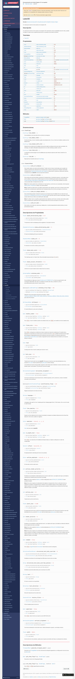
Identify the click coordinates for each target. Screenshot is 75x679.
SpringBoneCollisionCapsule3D (11, 512)
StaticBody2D (7, 526)
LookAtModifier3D (8, 318)
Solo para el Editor (8, 617)
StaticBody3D (7, 528)
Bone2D (6, 72)
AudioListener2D (8, 58)
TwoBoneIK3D (8, 558)
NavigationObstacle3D (9, 356)
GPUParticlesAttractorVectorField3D (10, 222)
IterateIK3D (7, 275)
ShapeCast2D (7, 482)
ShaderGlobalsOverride (9, 480)
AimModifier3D (8, 35)
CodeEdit (6, 110)
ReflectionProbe (8, 451)
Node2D (6, 364)
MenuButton (7, 328)
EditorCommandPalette (9, 171)
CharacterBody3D (8, 104)
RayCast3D (7, 447)
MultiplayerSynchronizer (9, 344)
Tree (5, 556)
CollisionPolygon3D (9, 118)
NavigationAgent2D (8, 346)
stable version (30, 15)
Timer (6, 552)
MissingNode (7, 334)
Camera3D (7, 86)
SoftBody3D (7, 498)
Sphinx (31, 676)
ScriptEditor (7, 470)
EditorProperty (7, 183)
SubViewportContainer (9, 534)
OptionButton (7, 397)
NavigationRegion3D (9, 360)
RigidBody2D (7, 462)
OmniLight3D (7, 370)
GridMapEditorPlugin (9, 247)
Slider (6, 494)
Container (6, 134)
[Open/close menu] (3, 27)
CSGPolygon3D (8, 154)
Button (6, 82)
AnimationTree (7, 48)
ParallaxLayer (7, 407)
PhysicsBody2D (8, 423)
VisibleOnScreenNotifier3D (10, 579)
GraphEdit (7, 235)
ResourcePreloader (8, 456)
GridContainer (7, 243)
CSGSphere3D (7, 160)
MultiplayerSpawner (9, 342)
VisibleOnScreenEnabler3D (10, 575)
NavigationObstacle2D (9, 354)
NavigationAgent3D (8, 348)
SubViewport (7, 532)
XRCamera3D (7, 601)
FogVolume (7, 203)
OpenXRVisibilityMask (9, 395)
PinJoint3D (7, 429)
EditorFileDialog (8, 175)
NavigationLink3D (8, 352)
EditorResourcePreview (9, 187)
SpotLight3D (7, 506)
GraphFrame (7, 239)
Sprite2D (6, 520)
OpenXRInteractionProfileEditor (11, 386)
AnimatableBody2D (8, 37)
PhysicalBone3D (8, 419)
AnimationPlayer (8, 46)
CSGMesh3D (7, 152)
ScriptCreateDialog (8, 468)
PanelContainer (8, 401)
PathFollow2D (7, 413)
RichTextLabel (7, 460)
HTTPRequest (7, 265)
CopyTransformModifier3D (10, 140)
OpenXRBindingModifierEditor (11, 372)
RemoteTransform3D (9, 454)
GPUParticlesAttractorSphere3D (11, 219)
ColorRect (7, 128)
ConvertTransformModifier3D (11, 138)
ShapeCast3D (7, 484)
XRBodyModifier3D (8, 599)
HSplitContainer (8, 263)
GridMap (6, 245)
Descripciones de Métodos (10, 298)
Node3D (6, 366)
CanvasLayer (7, 92)
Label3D (6, 285)
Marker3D (6, 324)
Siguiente (66, 668)
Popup (6, 435)
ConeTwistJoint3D (8, 130)
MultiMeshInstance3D (9, 340)
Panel (6, 399)
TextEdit (6, 540)
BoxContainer (7, 80)
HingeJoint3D (7, 255)
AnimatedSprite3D (8, 43)
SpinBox (6, 500)
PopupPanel (7, 439)
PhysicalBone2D (8, 417)
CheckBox (7, 106)
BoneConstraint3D (8, 76)
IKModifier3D (7, 267)
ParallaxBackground (9, 405)
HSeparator (7, 259)
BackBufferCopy (8, 68)
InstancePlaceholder (9, 271)
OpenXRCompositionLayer (10, 374)
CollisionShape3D (8, 122)
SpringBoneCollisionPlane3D (10, 514)
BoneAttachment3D (9, 74)
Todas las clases (7, 25)
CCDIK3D (7, 96)
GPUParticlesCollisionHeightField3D (10, 229)
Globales (6, 27)
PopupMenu (7, 437)
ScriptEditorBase (8, 472)
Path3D (6, 411)
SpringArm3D (7, 508)
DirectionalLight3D (8, 169)
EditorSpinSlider (8, 191)
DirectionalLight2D (8, 167)
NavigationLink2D (8, 350)
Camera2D (7, 84)
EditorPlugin (7, 181)
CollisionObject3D (8, 114)
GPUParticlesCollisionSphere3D (11, 233)
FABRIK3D (7, 195)
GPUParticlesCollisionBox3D (10, 226)
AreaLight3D (7, 54)
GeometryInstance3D (9, 209)
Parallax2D (7, 403)
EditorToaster (7, 193)
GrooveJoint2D (8, 249)
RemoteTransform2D (9, 452)
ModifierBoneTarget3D (9, 336)
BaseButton (7, 70)
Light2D (6, 300)
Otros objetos (7, 615)
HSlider (6, 261)
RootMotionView (8, 466)
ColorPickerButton (8, 126)
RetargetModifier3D (9, 458)
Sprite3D (6, 522)
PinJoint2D (7, 427)
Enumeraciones (8, 294)
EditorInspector (8, 179)
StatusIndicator (8, 530)
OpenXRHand (7, 384)
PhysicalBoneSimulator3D (10, 421)
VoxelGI (6, 583)
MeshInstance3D (8, 332)
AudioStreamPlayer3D (9, 66)
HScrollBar (7, 257)
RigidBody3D (7, 464)
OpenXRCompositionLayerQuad (11, 382)
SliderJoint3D (7, 496)
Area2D (6, 50)
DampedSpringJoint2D (9, 163)
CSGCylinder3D (8, 150)
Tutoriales (7, 289)
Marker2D (7, 322)
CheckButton (7, 108)
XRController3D (8, 603)
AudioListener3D (8, 60)
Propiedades (8, 291)
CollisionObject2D (8, 112)
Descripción (8, 287)
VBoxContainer (8, 560)
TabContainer (7, 538)
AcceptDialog (7, 33)
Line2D (6, 312)
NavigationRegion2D (9, 358)
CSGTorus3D (7, 161)
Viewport (6, 569)
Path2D (6, 409)
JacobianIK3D (7, 277)
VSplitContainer (8, 591)
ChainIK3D (7, 100)
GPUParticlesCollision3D (10, 224)
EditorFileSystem (8, 177)
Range (6, 443)
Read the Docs (52, 676)
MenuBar (6, 326)
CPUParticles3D (8, 144)
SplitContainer (7, 504)
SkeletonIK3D (7, 490)
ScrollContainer (8, 476)
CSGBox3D (7, 146)
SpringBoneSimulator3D (9, 518)
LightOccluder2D (8, 308)
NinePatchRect (8, 362)
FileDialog (7, 197)
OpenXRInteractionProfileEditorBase (10, 389)
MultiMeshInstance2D (9, 338)
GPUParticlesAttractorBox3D (10, 217)
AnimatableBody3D (8, 39)
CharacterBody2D (8, 102)
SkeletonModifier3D (9, 492)
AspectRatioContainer (9, 56)
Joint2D (6, 279)
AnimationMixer (8, 45)
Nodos (5, 29)
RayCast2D (7, 445)
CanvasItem (7, 90)
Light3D (6, 302)
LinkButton (7, 316)
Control (6, 136)
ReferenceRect (8, 449)
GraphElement (7, 237)
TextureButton (7, 542)
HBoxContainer (8, 251)
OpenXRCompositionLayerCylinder (9, 377)
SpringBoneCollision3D (9, 510)
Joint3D (6, 281)
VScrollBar (7, 585)
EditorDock (7, 173)
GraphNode (7, 241)
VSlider (6, 589)
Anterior (27, 668)
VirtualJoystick (8, 571)
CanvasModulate (8, 94)
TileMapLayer (7, 550)
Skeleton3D (7, 488)
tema (39, 676)
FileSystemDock (8, 199)
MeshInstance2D (8, 330)
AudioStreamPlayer (8, 62)
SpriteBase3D (7, 524)
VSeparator (7, 587)
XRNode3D (7, 609)
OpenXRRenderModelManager (11, 393)
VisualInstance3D (8, 581)
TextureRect (7, 546)
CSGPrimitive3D (8, 156)
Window (6, 593)
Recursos (6, 613)
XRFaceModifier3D (8, 605)
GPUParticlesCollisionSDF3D (10, 231)
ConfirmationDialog (8, 132)
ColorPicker (7, 124)
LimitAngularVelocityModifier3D (11, 310)
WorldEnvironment (8, 595)
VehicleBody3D (8, 562)
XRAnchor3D (7, 597)
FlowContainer (7, 201)
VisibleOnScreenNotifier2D (10, 577)
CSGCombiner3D (8, 148)
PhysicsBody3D (8, 425)
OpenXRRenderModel (9, 391)
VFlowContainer (8, 566)
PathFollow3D (7, 415)
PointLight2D (7, 431)
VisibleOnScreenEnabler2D (10, 573)
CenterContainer (8, 98)
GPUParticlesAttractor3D (10, 215)
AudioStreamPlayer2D (9, 64)
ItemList (6, 273)
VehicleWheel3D (8, 564)
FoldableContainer (8, 205)
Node (6, 31)
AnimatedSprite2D (8, 41)
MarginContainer (8, 320)
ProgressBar (7, 441)
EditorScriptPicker (8, 189)
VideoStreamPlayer (8, 568)
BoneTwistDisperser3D (9, 78)
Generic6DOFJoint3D (9, 207)
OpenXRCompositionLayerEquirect (9, 380)
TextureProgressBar (9, 544)
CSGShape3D (7, 158)
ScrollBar (6, 474)
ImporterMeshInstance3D (10, 269)
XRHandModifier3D (8, 607)
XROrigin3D (7, 611)
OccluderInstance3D (9, 368)
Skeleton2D (7, 486)
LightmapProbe (8, 306)
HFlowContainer (8, 253)
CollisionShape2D (8, 120)
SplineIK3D (7, 502)
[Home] (23, 3)
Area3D (6, 52)
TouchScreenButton (9, 554)
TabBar (6, 536)
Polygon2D (7, 433)
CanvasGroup (7, 88)
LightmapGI (7, 304)
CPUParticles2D (8, 142)
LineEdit (6, 314)
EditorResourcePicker (9, 185)
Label (6, 283)
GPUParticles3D (8, 213)
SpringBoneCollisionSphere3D (11, 516)
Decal (6, 165)
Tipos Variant (6, 619)
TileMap (6, 548)
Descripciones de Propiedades (11, 296)
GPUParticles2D (8, 211)
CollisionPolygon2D (9, 116)
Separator (7, 478)
